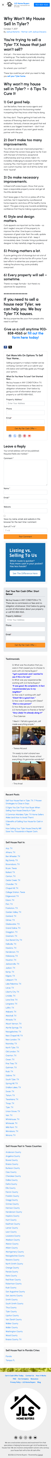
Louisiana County (13, 1236)
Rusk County (11, 1287)
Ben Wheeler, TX (13, 856)
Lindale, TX (10, 996)
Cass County (11, 1172)
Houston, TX (11, 960)
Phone (9, 409)
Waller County (12, 1327)
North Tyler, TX (12, 1047)
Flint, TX (9, 904)
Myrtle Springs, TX (14, 1027)
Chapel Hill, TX (12, 888)
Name (7, 488)
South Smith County (14, 1303)
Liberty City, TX (12, 992)
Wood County (11, 1335)
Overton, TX (11, 1055)
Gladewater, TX (13, 924)
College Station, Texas (15, 892)
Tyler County (11, 1311)
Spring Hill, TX (12, 1083)
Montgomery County (15, 1252)
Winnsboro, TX (12, 1131)
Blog (39, 1382)
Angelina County (13, 1156)
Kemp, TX (10, 972)
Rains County (11, 1275)
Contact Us (30, 1376)
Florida (9, 1356)
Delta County (11, 1184)
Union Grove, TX (13, 1111)
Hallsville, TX (11, 944)
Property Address (14, 399)
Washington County (14, 1331)
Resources (34, 1379)
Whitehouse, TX (12, 1119)
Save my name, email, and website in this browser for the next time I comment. (22, 520)
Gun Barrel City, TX (14, 940)
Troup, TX (10, 1103)
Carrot (40, 1455)
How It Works (41, 1376)
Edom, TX (10, 900)
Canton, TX (11, 876)
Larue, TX (10, 988)
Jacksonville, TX (12, 964)
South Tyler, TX (12, 1079)
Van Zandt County (14, 1319)
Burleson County (13, 1168)
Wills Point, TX (11, 1127)
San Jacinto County (14, 1295)
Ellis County (10, 1188)
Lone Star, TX (12, 1000)
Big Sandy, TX (12, 860)
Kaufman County (13, 1224)
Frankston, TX (12, 908)
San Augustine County (15, 1291)
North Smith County (14, 1264)
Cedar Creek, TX (13, 880)
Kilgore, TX (10, 976)
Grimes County (12, 1204)
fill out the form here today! (27, 335)
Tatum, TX (10, 1095)
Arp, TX (9, 848)
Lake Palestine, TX (13, 984)
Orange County (12, 1268)
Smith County (12, 1299)
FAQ (14, 1379)
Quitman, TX (11, 1067)
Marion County (12, 1244)
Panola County (12, 1271)
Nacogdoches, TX (13, 1031)
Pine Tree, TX (11, 1063)
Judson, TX (10, 968)
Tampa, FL (10, 1360)
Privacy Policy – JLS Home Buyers (22, 1382)
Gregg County (12, 1200)
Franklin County (12, 1196)
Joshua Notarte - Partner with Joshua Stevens (26, 32)
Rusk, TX (9, 1071)
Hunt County (11, 1220)
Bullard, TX (10, 872)
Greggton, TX (12, 932)
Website (7, 507)
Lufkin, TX (10, 1008)
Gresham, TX (11, 936)
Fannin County (12, 1192)
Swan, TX (10, 1091)
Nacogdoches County (15, 1256)
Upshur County (12, 1315)
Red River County (13, 1279)
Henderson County (14, 1212)
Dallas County (12, 1180)
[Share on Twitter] (10, 347)
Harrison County (13, 1208)
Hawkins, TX (11, 948)
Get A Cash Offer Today (14, 1376)
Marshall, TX (11, 1015)
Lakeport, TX (11, 980)
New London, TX (13, 1039)
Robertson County (14, 1283)
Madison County (13, 1240)
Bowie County (12, 1160)
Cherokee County (13, 1176)
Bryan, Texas (11, 868)
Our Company (23, 1379)
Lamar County (12, 1228)
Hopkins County (12, 1216)
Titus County (11, 1307)
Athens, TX (10, 852)
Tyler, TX (9, 1107)
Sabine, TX (10, 1075)
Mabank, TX (11, 1012)
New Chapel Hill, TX (14, 1035)
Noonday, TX (11, 1043)
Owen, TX (10, 1059)
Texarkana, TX (12, 1099)
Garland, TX (11, 916)
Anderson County (13, 1152)
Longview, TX (11, 1004)
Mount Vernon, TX (14, 1023)
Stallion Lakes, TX (13, 1087)
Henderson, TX (12, 952)
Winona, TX (11, 1135)
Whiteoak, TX (11, 1123)
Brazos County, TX (14, 1339)
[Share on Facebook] (5, 347)
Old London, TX (12, 1051)
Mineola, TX (11, 1019)
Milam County (12, 1248)
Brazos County (12, 1164)
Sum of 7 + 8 (10, 526)
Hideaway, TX (12, 956)
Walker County (12, 1323)
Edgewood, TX (12, 896)
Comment (9, 458)
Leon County (11, 1232)
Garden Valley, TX (13, 912)
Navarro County (12, 1260)
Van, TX (9, 1115)
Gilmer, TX (10, 920)
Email (9, 418)
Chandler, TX (11, 884)
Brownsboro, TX (13, 864)
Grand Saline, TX (13, 928)
